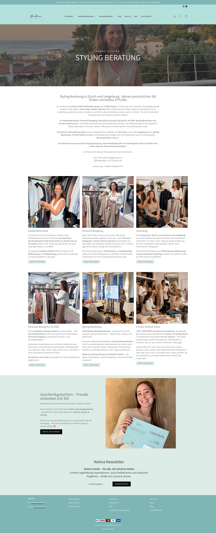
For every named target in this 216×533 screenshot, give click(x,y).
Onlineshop (69, 16)
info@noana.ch (39, 507)
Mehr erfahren (91, 262)
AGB (110, 506)
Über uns (128, 16)
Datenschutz (114, 502)
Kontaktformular (156, 510)
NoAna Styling (74, 506)
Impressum (113, 499)
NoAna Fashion (74, 499)
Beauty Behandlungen (86, 16)
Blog (119, 16)
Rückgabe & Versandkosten (119, 510)
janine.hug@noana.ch (113, 157)
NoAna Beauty (74, 502)
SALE (136, 16)
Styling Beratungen (106, 16)
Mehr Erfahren (37, 262)
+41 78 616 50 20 (114, 160)
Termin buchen (146, 16)
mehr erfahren (51, 432)
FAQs (152, 502)
